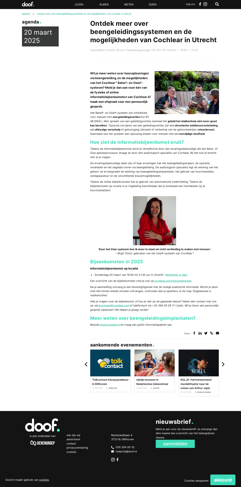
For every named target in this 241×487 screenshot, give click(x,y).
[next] (222, 364)
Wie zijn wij (73, 435)
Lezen (79, 4)
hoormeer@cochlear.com (113, 305)
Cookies (71, 452)
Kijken (104, 4)
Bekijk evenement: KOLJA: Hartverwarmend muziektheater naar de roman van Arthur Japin (199, 373)
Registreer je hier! (176, 274)
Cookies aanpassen (196, 480)
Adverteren (73, 439)
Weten (128, 4)
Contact (71, 443)
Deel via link (211, 333)
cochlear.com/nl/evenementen (173, 280)
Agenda (30, 22)
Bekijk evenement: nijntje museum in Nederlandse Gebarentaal (154, 371)
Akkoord (223, 480)
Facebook (200, 4)
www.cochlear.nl (110, 324)
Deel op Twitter (205, 333)
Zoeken (217, 4)
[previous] (86, 364)
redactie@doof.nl (126, 451)
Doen (152, 4)
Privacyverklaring (77, 447)
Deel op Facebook (194, 333)
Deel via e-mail (217, 333)
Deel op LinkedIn (200, 333)
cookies (44, 479)
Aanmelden (175, 443)
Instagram (205, 4)
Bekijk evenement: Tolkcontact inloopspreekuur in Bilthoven (110, 371)
